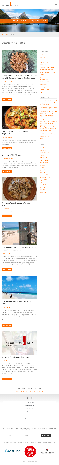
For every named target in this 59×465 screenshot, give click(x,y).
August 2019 (43, 180)
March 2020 (43, 172)
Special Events (44, 79)
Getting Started (29, 402)
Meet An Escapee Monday (48, 72)
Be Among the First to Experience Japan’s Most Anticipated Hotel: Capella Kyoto (47, 135)
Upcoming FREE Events (12, 155)
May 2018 (42, 187)
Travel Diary (43, 84)
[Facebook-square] (31, 398)
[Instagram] (27, 398)
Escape (42, 60)
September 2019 (45, 177)
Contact (29, 415)
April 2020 (43, 170)
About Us (29, 411)
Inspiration (43, 64)
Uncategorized (44, 89)
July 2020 (42, 165)
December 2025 (44, 150)
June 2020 (43, 167)
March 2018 (43, 192)
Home (3, 34)
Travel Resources (29, 408)
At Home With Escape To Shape (15, 357)
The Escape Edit (44, 82)
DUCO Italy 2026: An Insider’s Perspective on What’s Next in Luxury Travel (48, 102)
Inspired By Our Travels (47, 67)
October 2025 (44, 155)
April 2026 (43, 148)
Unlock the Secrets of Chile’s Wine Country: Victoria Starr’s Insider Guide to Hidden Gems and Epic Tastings (48, 115)
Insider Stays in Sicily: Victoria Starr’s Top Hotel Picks (48, 108)
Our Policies (29, 421)
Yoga (41, 92)
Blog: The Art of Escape (29, 418)
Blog (7, 34)
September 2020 (45, 162)
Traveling (42, 87)
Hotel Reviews (44, 62)
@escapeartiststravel (22, 391)
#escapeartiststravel (36, 391)
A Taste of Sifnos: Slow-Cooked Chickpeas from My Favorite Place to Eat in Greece (19, 77)
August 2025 (43, 157)
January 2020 (44, 175)
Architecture (43, 55)
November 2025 (44, 152)
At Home (42, 57)
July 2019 (42, 182)
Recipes (42, 74)
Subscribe (46, 435)
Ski (40, 77)
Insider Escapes (29, 405)
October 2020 (44, 160)
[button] (56, 4)
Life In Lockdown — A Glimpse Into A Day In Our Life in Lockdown (19, 249)
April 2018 (42, 189)
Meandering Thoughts (46, 69)
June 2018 (43, 185)
